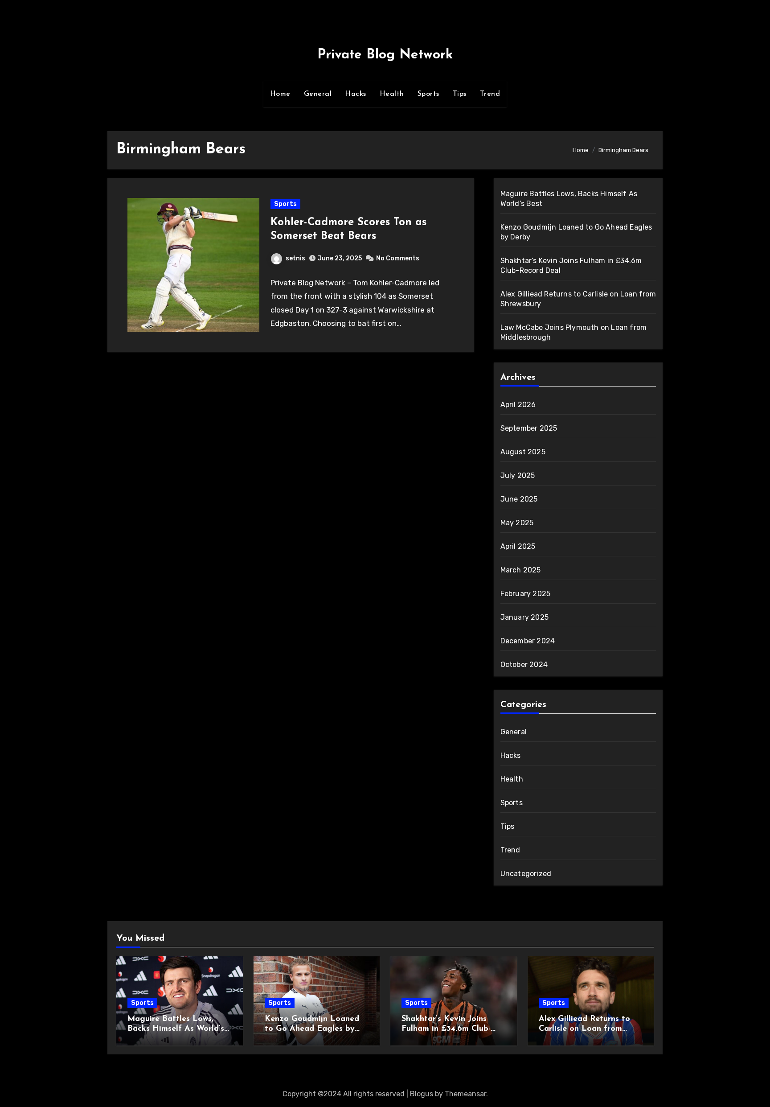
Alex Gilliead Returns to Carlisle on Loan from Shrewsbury (584, 1028)
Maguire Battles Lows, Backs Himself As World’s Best (175, 1028)
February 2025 (525, 593)
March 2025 (520, 570)
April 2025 (518, 546)
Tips (460, 94)
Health (392, 94)
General (318, 94)
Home (280, 94)
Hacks (355, 94)
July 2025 (517, 475)
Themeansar (465, 1094)
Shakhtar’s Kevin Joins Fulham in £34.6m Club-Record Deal (446, 1028)
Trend (490, 94)
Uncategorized (526, 873)
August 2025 (522, 452)
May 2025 (517, 523)
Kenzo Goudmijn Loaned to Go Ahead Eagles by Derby (312, 1028)
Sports (428, 94)
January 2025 (524, 617)
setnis (295, 258)
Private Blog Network (385, 55)
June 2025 (519, 499)
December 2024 (527, 641)
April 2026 (518, 404)
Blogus (421, 1094)
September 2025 (528, 428)
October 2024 (524, 664)
